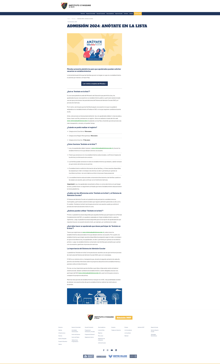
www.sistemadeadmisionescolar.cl (77, 121)
